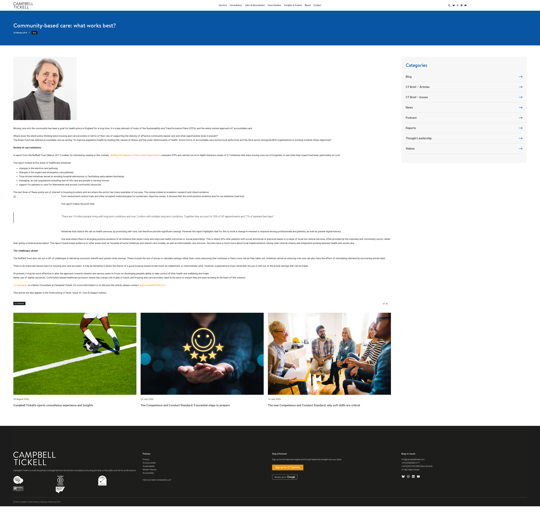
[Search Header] (449, 6)
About (308, 5)
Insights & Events (293, 5)
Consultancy (236, 5)
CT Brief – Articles (418, 87)
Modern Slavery (150, 469)
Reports (411, 128)
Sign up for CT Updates (287, 467)
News (409, 107)
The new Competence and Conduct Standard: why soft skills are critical (314, 405)
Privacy (146, 459)
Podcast (411, 117)
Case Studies (274, 5)
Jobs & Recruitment (255, 5)
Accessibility (148, 473)
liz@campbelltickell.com (152, 285)
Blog (34, 33)
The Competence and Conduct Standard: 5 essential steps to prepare (185, 405)
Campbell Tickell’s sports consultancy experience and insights (53, 405)
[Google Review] (284, 477)
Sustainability (149, 466)
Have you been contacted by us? (157, 480)
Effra (58, 502)
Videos (410, 148)
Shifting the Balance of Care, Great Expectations (135, 155)
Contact (317, 5)
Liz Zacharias (20, 285)
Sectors (223, 5)
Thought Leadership (419, 138)
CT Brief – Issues (417, 97)
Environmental (149, 463)
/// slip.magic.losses (410, 469)
